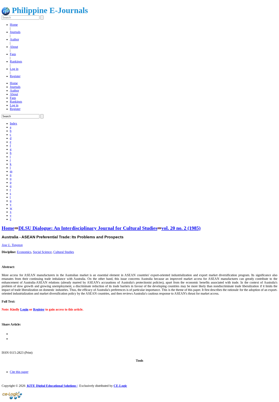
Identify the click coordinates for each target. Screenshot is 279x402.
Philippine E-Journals (49, 10)
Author (14, 39)
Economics (24, 252)
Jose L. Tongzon (12, 245)
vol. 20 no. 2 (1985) (181, 228)
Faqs (13, 54)
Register (15, 76)
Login (24, 309)
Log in (14, 69)
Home (14, 24)
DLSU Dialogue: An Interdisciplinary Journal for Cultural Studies (87, 228)
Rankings (16, 61)
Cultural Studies (63, 252)
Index (13, 123)
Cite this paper (19, 372)
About (14, 46)
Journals (15, 32)
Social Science (42, 252)
